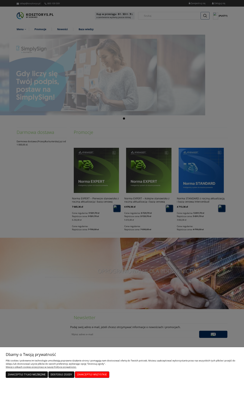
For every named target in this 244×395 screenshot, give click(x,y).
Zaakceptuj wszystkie (92, 374)
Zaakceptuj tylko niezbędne (27, 374)
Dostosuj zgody (61, 374)
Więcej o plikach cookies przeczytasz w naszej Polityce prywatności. (41, 367)
